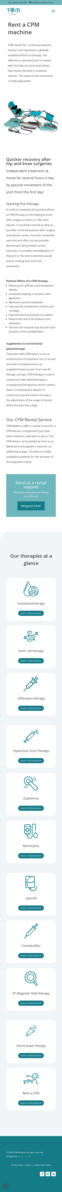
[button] (5, 1186)
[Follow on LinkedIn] (53, 1174)
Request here (31, 506)
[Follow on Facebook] (42, 1174)
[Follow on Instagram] (48, 1174)
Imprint (28, 1165)
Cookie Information (42, 1165)
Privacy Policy (17, 1165)
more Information (31, 613)
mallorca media (24, 1156)
